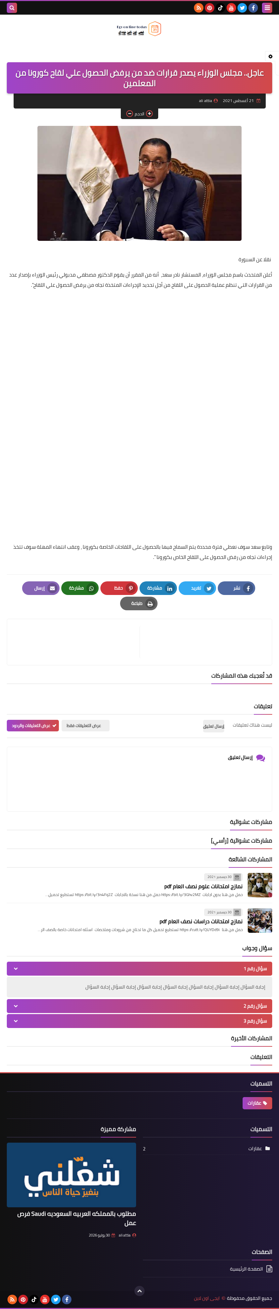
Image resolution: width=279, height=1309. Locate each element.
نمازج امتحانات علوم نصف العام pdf (203, 886)
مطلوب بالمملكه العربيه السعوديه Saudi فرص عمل (76, 1218)
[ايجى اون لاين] (139, 28)
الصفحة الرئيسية (246, 1269)
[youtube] (231, 8)
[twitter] (242, 8)
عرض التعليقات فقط (84, 725)
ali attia (125, 1235)
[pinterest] (209, 8)
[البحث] (12, 8)
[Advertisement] (139, 343)
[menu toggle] (267, 8)
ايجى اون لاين (207, 1298)
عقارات (254, 1102)
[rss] (198, 8)
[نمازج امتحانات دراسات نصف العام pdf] (260, 920)
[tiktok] (220, 8)
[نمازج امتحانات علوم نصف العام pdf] (260, 885)
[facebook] (253, 8)
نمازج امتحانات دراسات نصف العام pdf (201, 921)
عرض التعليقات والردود (31, 725)
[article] (77, 642)
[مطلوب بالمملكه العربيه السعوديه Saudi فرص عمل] (71, 1175)
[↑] (139, 1291)
